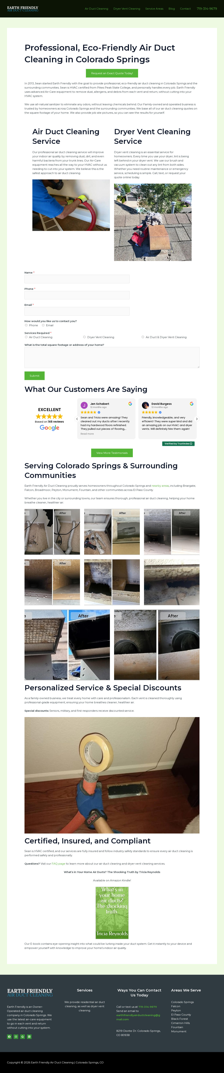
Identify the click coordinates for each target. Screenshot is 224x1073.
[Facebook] (9, 1036)
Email (29, 305)
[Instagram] (16, 1036)
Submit (34, 375)
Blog (172, 8)
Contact (185, 8)
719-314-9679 (147, 1006)
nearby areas (160, 485)
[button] (207, 8)
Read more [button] (87, 434)
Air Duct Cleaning (96, 8)
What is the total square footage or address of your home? (64, 344)
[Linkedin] (29, 1036)
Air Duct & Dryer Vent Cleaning (166, 337)
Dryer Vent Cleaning (126, 8)
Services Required (37, 333)
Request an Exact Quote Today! (112, 73)
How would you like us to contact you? (50, 321)
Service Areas (154, 8)
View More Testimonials (112, 453)
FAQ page (58, 863)
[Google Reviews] (22, 1036)
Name (29, 272)
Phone (29, 288)
